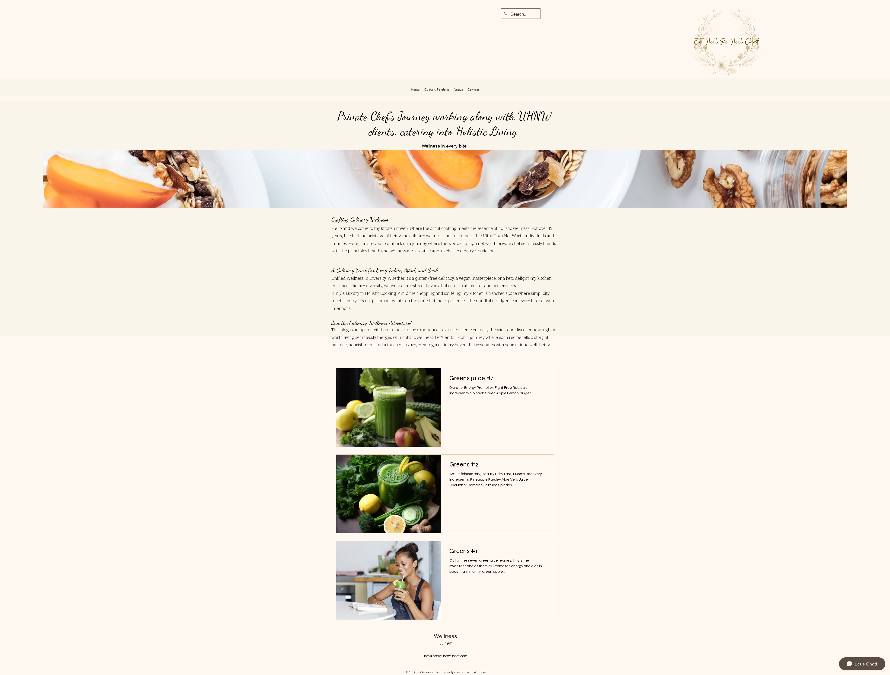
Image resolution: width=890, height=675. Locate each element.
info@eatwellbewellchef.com (445, 656)
